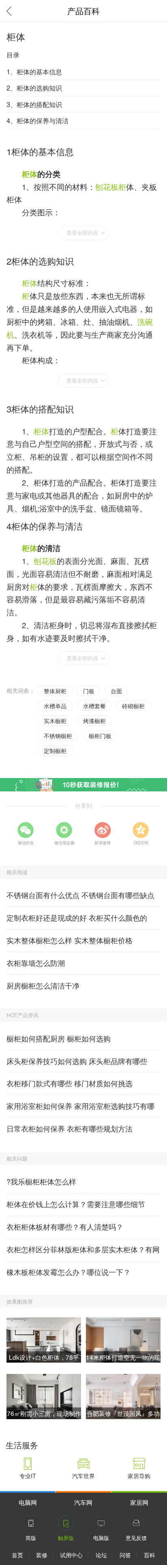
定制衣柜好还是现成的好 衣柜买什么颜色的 (76, 918)
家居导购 (139, 1476)
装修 (41, 1555)
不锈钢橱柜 (58, 736)
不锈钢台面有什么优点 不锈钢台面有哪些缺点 (80, 895)
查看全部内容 (82, 232)
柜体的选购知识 (42, 261)
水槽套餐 (94, 706)
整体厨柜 (55, 691)
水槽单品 (55, 706)
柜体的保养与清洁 (47, 526)
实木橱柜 (55, 721)
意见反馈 (136, 1538)
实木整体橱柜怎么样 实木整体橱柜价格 (69, 940)
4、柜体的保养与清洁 (37, 120)
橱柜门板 (100, 736)
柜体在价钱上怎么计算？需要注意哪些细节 (75, 1204)
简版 (31, 1538)
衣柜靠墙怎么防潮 (35, 963)
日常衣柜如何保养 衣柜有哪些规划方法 (69, 1128)
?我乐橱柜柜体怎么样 (41, 1181)
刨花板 (106, 186)
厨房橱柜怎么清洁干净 (42, 985)
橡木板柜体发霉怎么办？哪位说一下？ (68, 1272)
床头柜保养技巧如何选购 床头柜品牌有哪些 (76, 1061)
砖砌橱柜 (133, 706)
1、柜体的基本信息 (34, 71)
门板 (88, 691)
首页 (17, 1555)
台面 (116, 691)
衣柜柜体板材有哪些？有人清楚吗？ (64, 1227)
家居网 (139, 1502)
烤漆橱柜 (94, 721)
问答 (125, 1555)
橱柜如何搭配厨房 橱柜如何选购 (58, 1038)
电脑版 (101, 1538)
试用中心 (71, 1555)
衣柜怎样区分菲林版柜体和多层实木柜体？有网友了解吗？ (83, 1252)
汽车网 (83, 1502)
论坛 (101, 1555)
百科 (149, 1555)
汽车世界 (83, 1476)
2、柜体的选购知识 (34, 88)
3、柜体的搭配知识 (34, 104)
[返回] (11, 11)
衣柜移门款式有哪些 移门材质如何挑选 (69, 1083)
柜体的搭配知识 (42, 408)
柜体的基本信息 (42, 151)
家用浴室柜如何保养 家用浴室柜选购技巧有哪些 (80, 1109)
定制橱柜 (55, 751)
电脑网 (28, 1502)
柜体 (29, 173)
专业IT (27, 1476)
